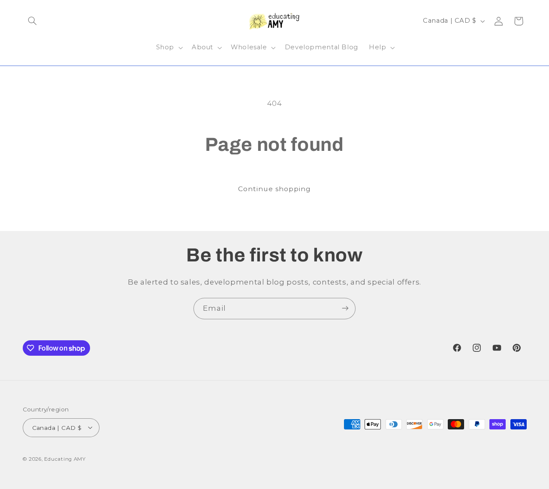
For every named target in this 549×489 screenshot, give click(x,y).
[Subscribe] (345, 308)
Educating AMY (65, 459)
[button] (32, 21)
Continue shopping (274, 189)
